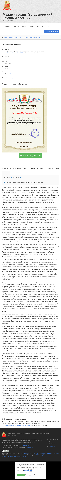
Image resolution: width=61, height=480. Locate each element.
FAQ (48, 26)
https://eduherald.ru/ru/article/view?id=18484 (15, 53)
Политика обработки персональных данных (14, 456)
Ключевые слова (33, 173)
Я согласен (21, 475)
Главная (6, 37)
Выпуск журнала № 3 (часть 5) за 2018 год (30, 37)
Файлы (23, 173)
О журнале (7, 26)
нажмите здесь (28, 470)
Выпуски (16, 26)
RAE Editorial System (40, 455)
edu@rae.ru (30, 447)
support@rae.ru (25, 445)
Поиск (24, 26)
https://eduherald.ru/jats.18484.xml (12, 79)
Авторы (6, 173)
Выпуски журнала (13, 37)
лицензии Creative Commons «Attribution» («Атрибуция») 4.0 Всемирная (40, 453)
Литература (45, 173)
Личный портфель (52, 31)
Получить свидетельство (30, 156)
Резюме (14, 173)
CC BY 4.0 (9, 73)
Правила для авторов (37, 26)
